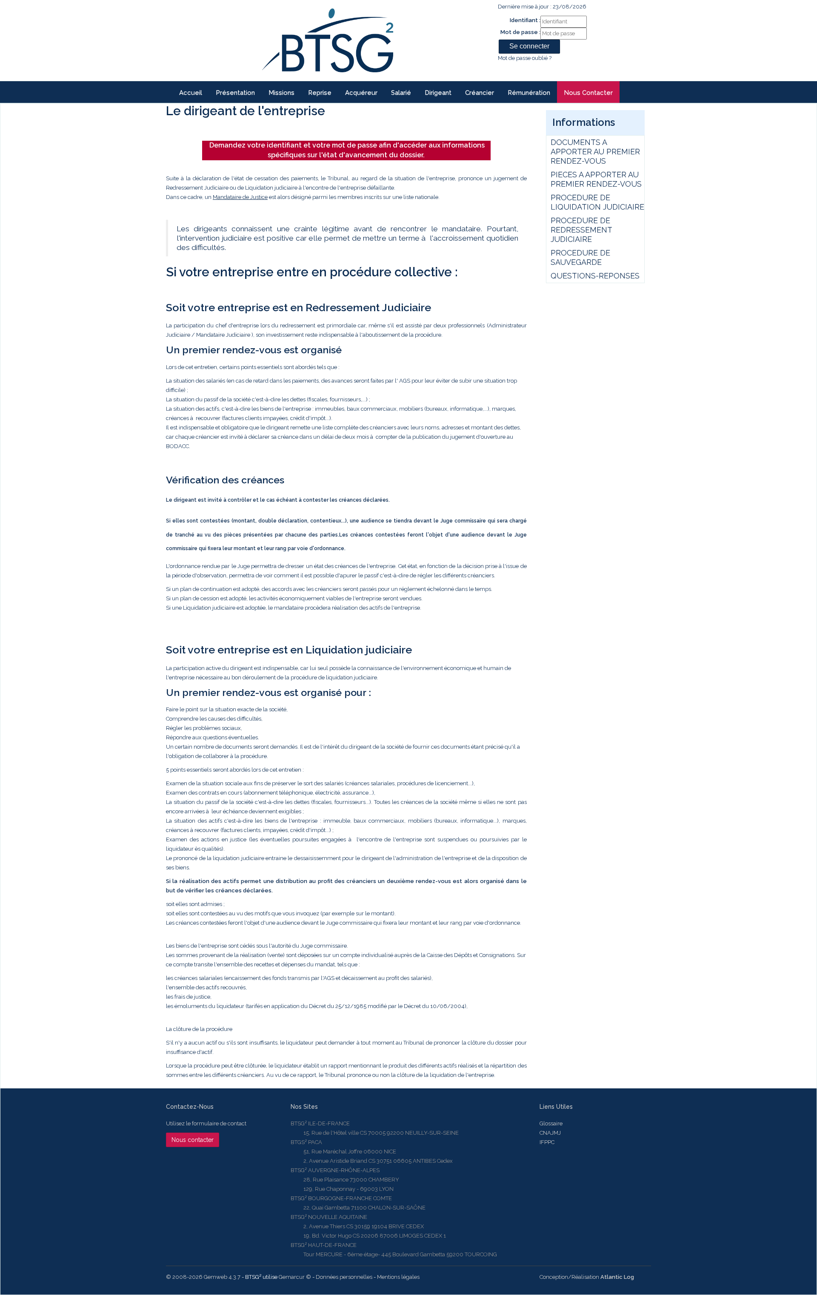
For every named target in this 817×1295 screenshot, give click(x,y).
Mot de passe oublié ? (524, 58)
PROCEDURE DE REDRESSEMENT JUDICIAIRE (581, 230)
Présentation (235, 93)
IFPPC (547, 1142)
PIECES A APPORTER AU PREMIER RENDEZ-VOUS (596, 179)
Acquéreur (361, 93)
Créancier (479, 93)
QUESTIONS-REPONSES (595, 275)
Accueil (190, 93)
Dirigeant (438, 93)
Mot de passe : (520, 32)
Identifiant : (525, 20)
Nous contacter (588, 93)
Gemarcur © (295, 1277)
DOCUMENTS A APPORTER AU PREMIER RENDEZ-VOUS (595, 151)
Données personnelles (344, 1277)
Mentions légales (398, 1277)
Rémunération (529, 93)
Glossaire (551, 1123)
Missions (281, 93)
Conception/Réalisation (587, 1277)
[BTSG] (327, 40)
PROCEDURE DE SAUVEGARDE (580, 257)
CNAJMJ (550, 1133)
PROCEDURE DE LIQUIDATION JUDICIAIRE (597, 202)
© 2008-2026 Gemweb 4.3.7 (203, 1277)
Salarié (401, 93)
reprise (319, 93)
